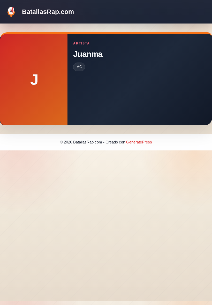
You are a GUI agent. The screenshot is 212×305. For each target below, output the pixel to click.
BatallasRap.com (48, 11)
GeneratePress (139, 142)
